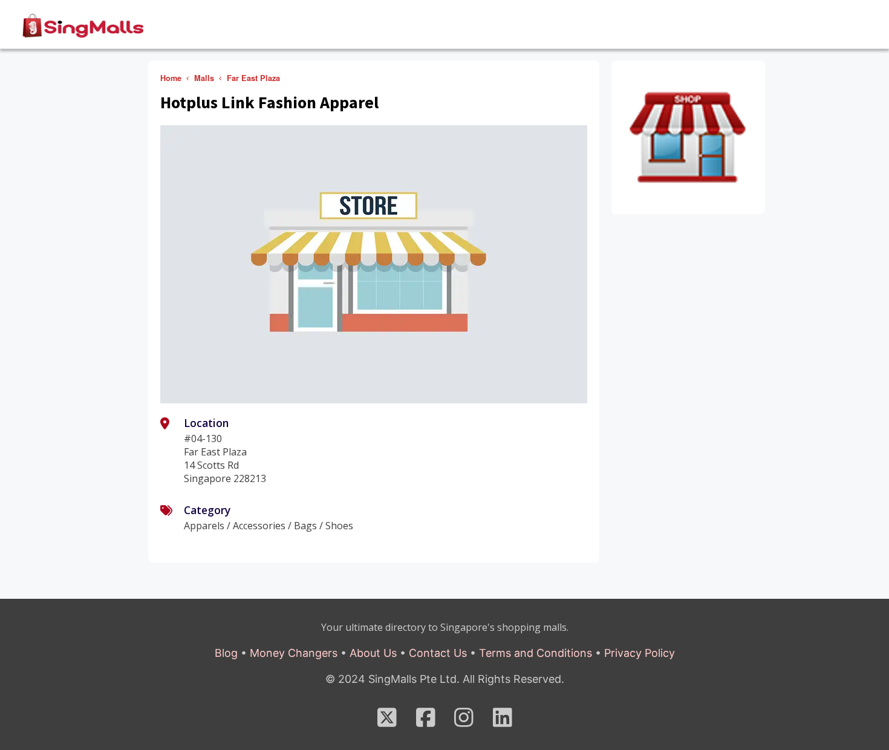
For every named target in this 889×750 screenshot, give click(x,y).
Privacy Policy (639, 653)
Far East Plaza (253, 78)
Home (170, 78)
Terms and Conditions (535, 653)
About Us (373, 653)
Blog (226, 653)
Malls (204, 78)
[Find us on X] (387, 721)
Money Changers (293, 653)
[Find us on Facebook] (425, 721)
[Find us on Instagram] (464, 721)
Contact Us (438, 653)
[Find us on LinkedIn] (502, 721)
